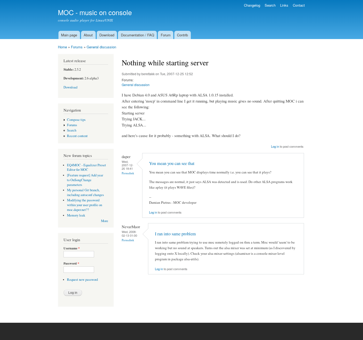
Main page (69, 34)
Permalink (128, 173)
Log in (275, 146)
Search (270, 5)
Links (284, 5)
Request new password (82, 279)
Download (106, 34)
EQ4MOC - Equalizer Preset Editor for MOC (86, 167)
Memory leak (76, 215)
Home (62, 46)
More (104, 221)
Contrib (182, 34)
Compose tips (76, 119)
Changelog (252, 5)
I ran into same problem (175, 234)
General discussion (101, 46)
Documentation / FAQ (137, 34)
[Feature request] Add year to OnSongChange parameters (85, 180)
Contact (299, 5)
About (88, 34)
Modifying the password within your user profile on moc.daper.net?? (84, 205)
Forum (166, 34)
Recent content (77, 136)
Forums (77, 46)
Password (71, 263)
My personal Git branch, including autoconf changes (85, 192)
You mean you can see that (172, 163)
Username (72, 248)
